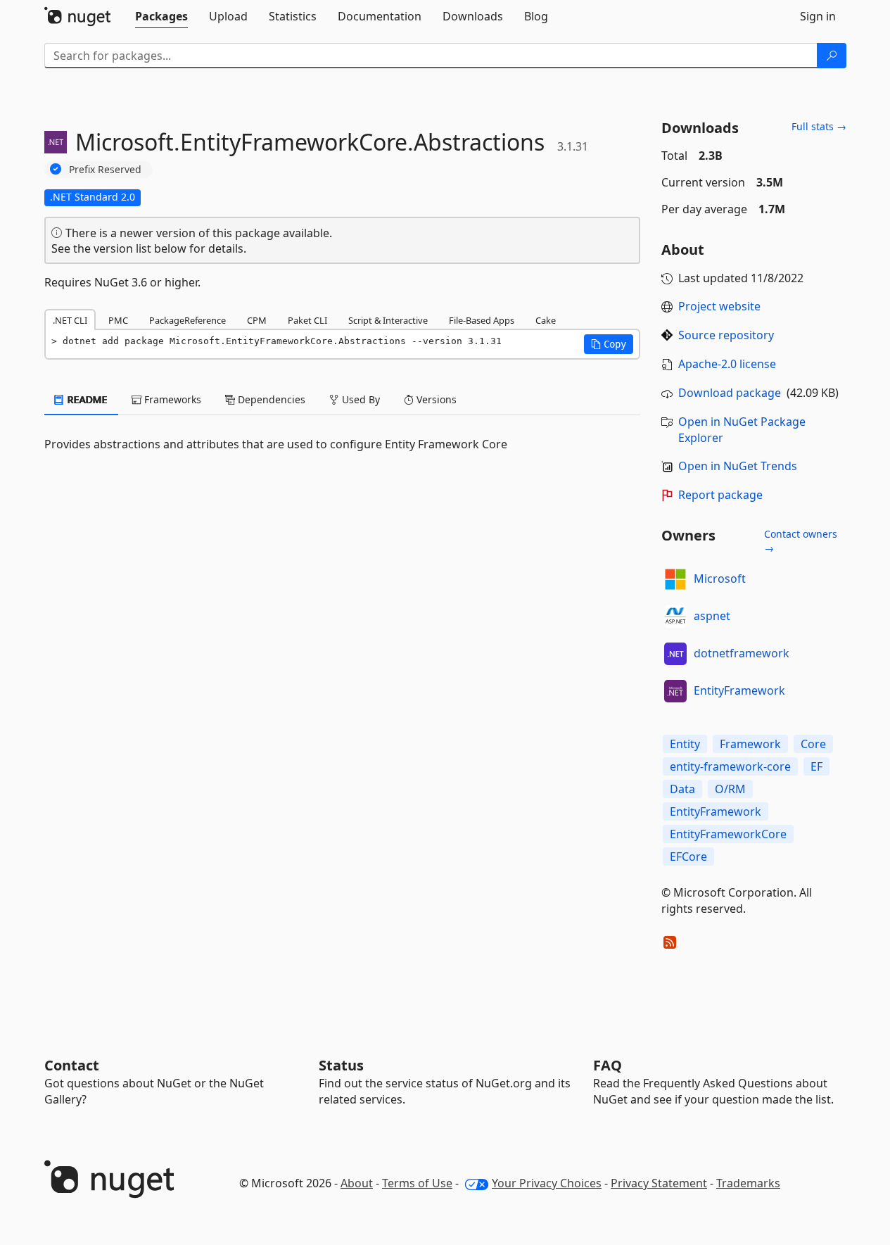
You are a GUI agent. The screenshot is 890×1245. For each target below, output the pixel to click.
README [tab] (86, 399)
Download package (729, 392)
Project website (719, 306)
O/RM (730, 789)
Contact (71, 1065)
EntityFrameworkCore (728, 834)
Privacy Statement (659, 1183)
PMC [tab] (118, 320)
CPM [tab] (257, 320)
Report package (720, 495)
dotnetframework (741, 653)
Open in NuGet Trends (737, 466)
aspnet (712, 616)
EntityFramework (739, 690)
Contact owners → (800, 541)
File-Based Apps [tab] (481, 320)
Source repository (726, 335)
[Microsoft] (675, 579)
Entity (685, 744)
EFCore (688, 856)
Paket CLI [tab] (307, 320)
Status (341, 1065)
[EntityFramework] (675, 691)
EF (816, 766)
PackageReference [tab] (187, 320)
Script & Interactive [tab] (388, 320)
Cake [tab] (545, 320)
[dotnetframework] (675, 653)
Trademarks (748, 1183)
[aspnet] (675, 616)
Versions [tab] (435, 399)
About (357, 1183)
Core (813, 744)
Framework (750, 744)
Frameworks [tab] (171, 399)
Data (682, 789)
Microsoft (720, 578)
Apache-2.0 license (727, 364)
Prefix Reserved (105, 169)
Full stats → (819, 126)
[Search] (831, 55)
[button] (608, 344)
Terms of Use (417, 1183)
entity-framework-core (730, 766)
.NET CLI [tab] (70, 320)
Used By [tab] (359, 399)
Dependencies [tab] (270, 399)
